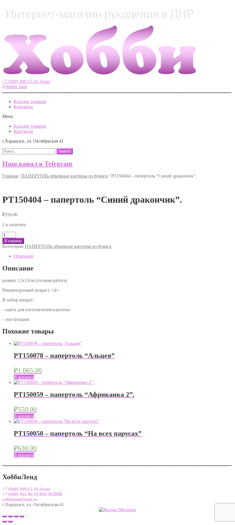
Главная (10, 175)
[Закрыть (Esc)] (4, 516)
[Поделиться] (10, 516)
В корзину (13, 241)
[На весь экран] (16, 516)
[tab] (123, 256)
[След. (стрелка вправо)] (10, 521)
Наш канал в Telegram (37, 163)
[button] (26, 81)
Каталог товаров (30, 101)
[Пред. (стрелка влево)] (4, 521)
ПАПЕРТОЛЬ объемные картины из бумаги (64, 175)
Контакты (23, 106)
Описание (24, 256)
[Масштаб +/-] (21, 516)
